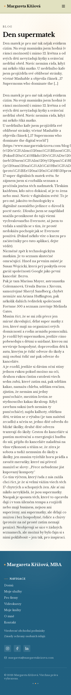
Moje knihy (12, 610)
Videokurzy (12, 604)
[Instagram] (7, 648)
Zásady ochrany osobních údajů (24, 636)
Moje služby (13, 591)
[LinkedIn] (26, 648)
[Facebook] (17, 648)
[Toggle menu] (63, 6)
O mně (9, 616)
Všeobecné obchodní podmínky (24, 630)
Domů (8, 585)
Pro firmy (11, 597)
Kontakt (10, 622)
